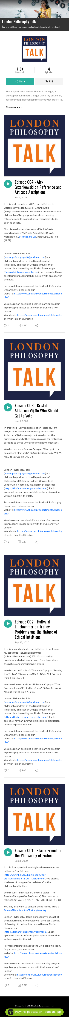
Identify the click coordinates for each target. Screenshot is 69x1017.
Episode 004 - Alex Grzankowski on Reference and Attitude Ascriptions (38, 186)
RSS (51, 81)
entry (25, 910)
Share (21, 81)
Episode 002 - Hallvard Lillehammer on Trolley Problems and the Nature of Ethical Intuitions (36, 629)
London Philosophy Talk (19, 21)
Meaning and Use (27, 236)
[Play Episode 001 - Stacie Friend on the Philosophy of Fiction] (8, 852)
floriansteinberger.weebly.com (21, 272)
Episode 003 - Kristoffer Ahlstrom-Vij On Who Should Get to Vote (36, 410)
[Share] (37, 326)
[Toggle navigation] (65, 5)
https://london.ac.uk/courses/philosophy (39, 314)
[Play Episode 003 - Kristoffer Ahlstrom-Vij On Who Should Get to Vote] (8, 407)
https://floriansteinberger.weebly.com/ (26, 488)
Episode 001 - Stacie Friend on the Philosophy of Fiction (38, 853)
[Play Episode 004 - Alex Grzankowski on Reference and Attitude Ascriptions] (8, 184)
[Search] (57, 5)
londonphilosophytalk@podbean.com (25, 257)
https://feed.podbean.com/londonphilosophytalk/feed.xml (32, 27)
